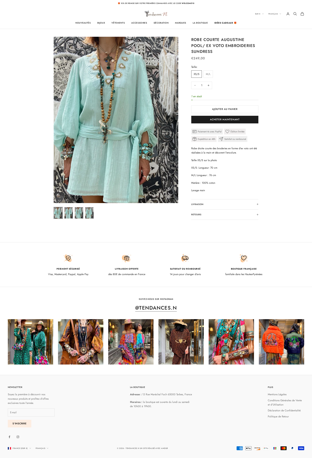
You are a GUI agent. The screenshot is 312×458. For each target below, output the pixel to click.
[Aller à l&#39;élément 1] (58, 213)
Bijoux (101, 22)
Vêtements (118, 22)
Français (273, 14)
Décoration (161, 22)
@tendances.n (156, 308)
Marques (180, 22)
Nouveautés (83, 22)
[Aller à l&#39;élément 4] (89, 213)
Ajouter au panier (225, 109)
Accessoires (139, 22)
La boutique (200, 22)
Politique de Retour (278, 416)
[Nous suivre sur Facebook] (9, 436)
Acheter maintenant (225, 119)
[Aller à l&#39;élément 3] (79, 213)
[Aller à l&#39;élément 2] (68, 213)
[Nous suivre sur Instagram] (18, 436)
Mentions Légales (277, 394)
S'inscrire (20, 423)
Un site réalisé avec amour (154, 448)
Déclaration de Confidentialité (284, 410)
